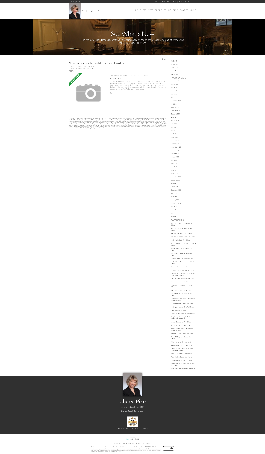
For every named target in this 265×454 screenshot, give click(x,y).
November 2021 (176, 177)
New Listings (175, 67)
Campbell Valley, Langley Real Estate (139, 119)
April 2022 (174, 170)
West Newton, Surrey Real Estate (136, 126)
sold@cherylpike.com (136, 411)
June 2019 (174, 210)
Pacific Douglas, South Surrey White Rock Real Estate (97, 125)
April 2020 (174, 196)
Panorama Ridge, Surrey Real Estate (119, 125)
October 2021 (175, 180)
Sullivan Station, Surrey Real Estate (182, 345)
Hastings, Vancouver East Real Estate (83, 124)
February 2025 (175, 97)
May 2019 (174, 213)
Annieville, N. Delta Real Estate (158, 118)
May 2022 (174, 167)
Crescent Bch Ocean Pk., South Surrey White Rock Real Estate (119, 121)
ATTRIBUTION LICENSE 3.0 (143, 443)
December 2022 (176, 144)
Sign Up (79, 2)
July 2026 (174, 87)
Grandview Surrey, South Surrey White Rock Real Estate (141, 122)
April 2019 (174, 216)
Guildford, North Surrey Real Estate (182, 303)
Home (138, 10)
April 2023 (174, 134)
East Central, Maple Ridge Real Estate (143, 121)
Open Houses (175, 71)
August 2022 (175, 157)
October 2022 (175, 150)
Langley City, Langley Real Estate (159, 124)
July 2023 (174, 124)
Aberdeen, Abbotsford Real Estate (123, 118)
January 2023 (175, 140)
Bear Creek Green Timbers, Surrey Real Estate (80, 119)
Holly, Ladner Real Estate (98, 124)
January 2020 (175, 200)
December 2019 (176, 203)
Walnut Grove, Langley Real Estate (119, 126)
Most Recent (175, 81)
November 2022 (176, 147)
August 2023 (175, 120)
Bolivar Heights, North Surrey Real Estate (101, 119)
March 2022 (174, 173)
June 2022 (174, 163)
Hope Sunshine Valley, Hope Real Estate (113, 124)
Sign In (71, 2)
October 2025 (175, 91)
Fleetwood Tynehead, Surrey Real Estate (81, 122)
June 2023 (174, 127)
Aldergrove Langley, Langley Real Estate (141, 118)
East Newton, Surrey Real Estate (181, 282)
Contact (184, 10)
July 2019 (174, 206)
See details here (115, 78)
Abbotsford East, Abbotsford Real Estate (85, 118)
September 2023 (176, 117)
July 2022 (174, 160)
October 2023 (175, 114)
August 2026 (175, 84)
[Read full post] (88, 93)
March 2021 (174, 187)
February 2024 (175, 110)
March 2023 (174, 137)
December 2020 (176, 190)
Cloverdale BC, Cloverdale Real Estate (96, 121)
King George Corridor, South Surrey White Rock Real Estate (137, 124)
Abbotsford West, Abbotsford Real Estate (105, 118)
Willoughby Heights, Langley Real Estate (96, 128)
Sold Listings (174, 74)
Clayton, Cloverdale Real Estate (79, 121)
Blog (175, 10)
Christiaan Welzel (126, 443)
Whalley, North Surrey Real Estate (152, 126)
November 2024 (176, 101)
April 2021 (174, 183)
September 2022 (176, 153)
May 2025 (174, 94)
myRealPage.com (133, 439)
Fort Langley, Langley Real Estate (99, 122)
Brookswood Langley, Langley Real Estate (120, 119)
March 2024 (174, 107)
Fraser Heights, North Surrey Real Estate (117, 122)
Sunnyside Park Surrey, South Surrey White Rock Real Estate (96, 126)
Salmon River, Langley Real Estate (155, 125)
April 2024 (174, 104)
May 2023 (174, 130)
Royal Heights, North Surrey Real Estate (137, 125)
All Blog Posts (175, 64)
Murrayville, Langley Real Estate (84, 68)
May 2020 (174, 193)
